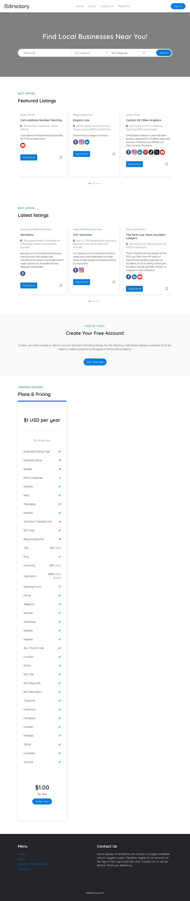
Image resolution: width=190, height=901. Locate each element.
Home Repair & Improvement (39, 229)
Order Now (42, 801)
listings (23, 115)
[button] (89, 183)
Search (164, 52)
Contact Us (106, 6)
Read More (28, 157)
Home (79, 6)
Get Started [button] (95, 362)
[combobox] (90, 53)
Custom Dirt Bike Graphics (143, 120)
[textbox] (90, 53)
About (91, 6)
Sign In (178, 6)
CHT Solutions (82, 234)
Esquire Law (81, 120)
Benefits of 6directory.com (33, 864)
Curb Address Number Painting (41, 120)
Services (31, 115)
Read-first (124, 6)
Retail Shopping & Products (91, 229)
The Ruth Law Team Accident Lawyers (146, 236)
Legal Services (86, 115)
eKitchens (27, 234)
